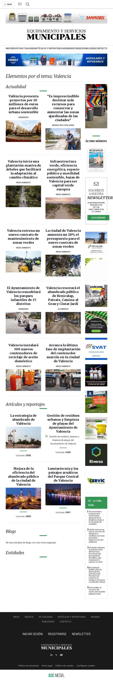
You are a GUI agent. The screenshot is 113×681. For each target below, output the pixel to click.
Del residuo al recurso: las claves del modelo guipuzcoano (97, 590)
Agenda (95, 617)
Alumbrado (63, 308)
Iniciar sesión (33, 634)
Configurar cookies (86, 665)
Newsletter (81, 634)
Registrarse (57, 634)
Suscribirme (98, 217)
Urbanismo (23, 117)
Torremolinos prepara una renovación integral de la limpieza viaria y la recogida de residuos (96, 517)
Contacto (65, 621)
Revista (29, 617)
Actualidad (45, 617)
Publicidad (48, 621)
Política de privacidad (28, 665)
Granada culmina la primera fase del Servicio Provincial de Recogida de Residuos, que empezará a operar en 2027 (97, 554)
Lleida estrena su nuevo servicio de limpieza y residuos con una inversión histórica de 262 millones (97, 535)
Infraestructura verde (63, 125)
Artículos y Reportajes (71, 617)
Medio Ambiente (23, 182)
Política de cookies (64, 665)
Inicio (16, 617)
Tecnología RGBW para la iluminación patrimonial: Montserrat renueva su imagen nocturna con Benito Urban (97, 574)
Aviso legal (47, 665)
